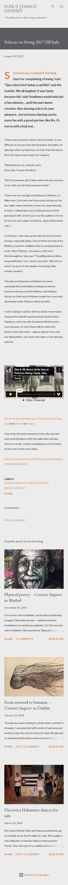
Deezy (19, 423)
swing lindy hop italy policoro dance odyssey (26, 485)
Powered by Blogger (36, 875)
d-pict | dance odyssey (20, 9)
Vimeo (30, 423)
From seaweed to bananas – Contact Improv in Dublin (27, 705)
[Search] (53, 6)
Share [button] (8, 493)
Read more (56, 638)
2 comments (24, 638)
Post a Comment (14, 520)
